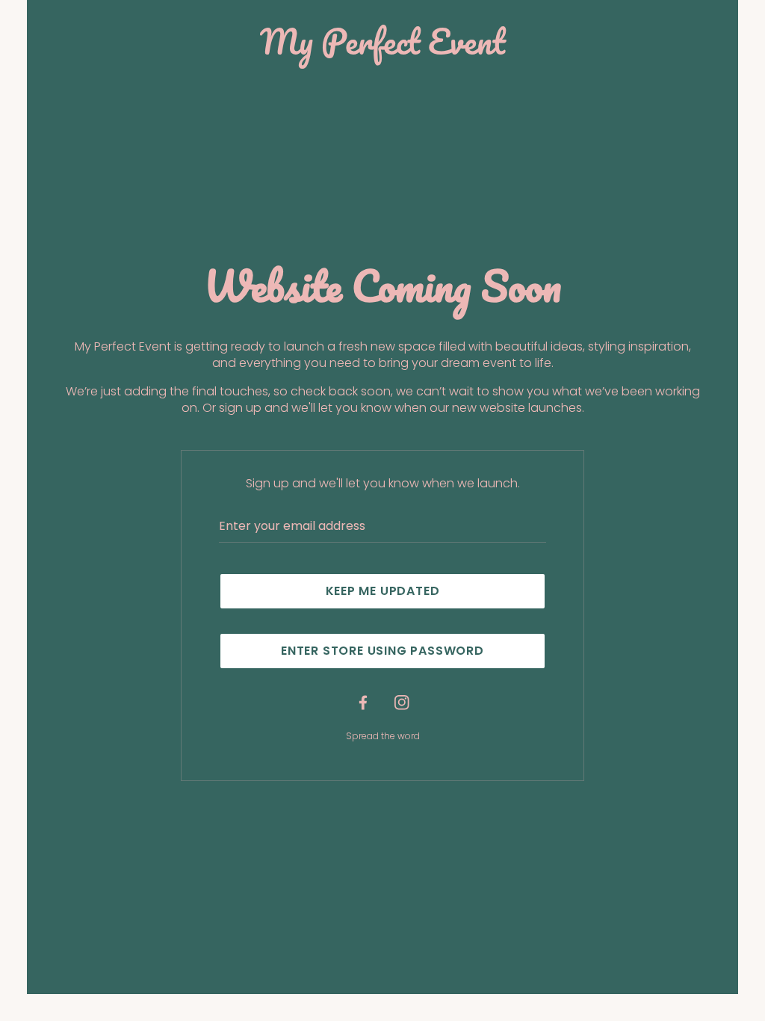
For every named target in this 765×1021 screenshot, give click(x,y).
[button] (382, 651)
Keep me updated (383, 590)
